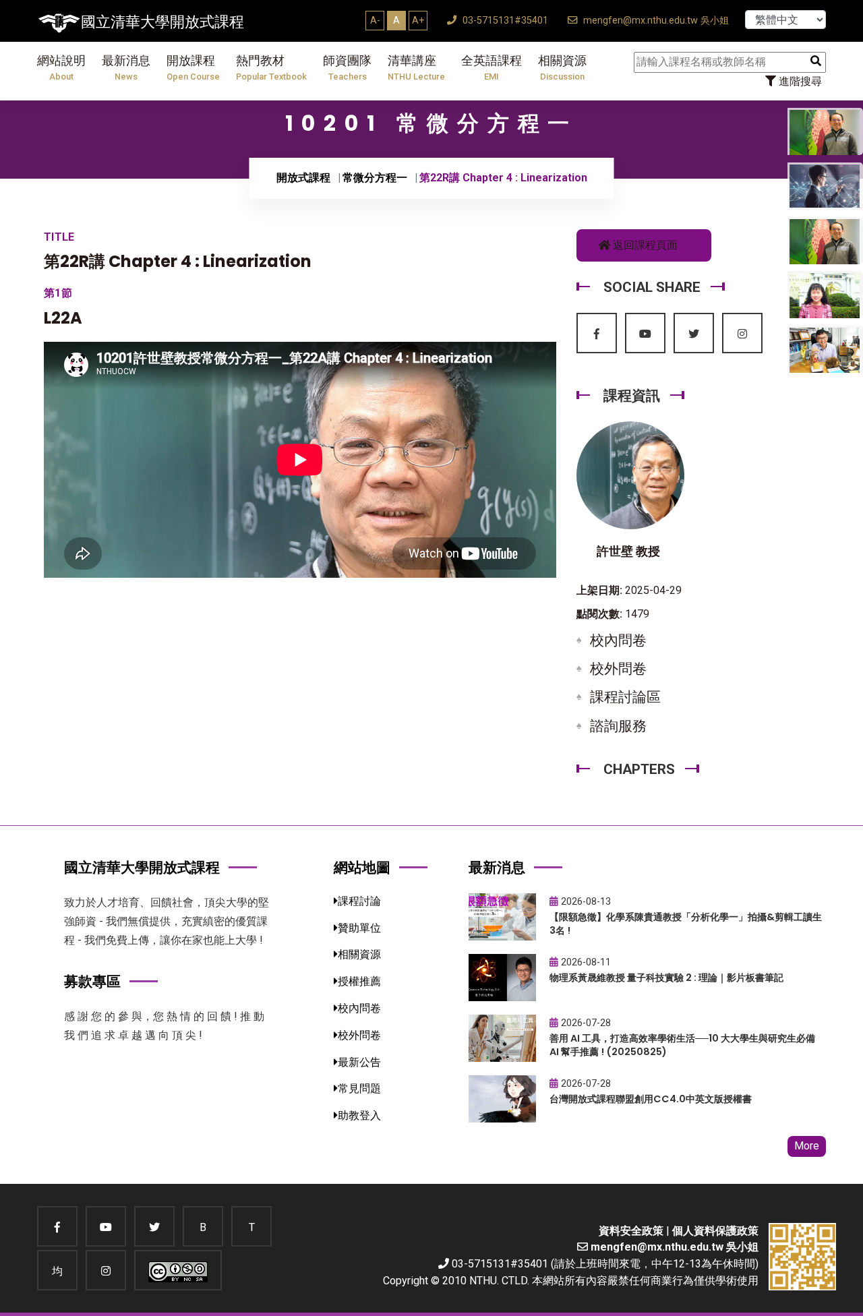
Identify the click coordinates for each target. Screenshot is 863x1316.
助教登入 (359, 1115)
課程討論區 (625, 697)
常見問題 (359, 1088)
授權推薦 (359, 981)
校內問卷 (618, 640)
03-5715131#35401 (504, 20)
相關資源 (562, 68)
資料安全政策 (631, 1230)
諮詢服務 (618, 726)
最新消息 (126, 68)
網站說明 (61, 68)
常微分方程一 (375, 177)
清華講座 (416, 68)
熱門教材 (271, 68)
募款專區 (92, 981)
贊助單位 (359, 928)
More (806, 1145)
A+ (418, 20)
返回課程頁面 (644, 245)
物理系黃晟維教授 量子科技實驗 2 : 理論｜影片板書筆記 (666, 977)
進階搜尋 (799, 81)
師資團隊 (347, 68)
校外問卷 (618, 669)
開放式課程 (303, 177)
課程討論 (359, 901)
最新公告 (359, 1062)
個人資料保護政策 (715, 1230)
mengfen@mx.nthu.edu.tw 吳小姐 (655, 20)
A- (375, 20)
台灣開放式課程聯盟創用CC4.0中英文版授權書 (650, 1099)
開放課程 (193, 68)
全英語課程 (491, 68)
